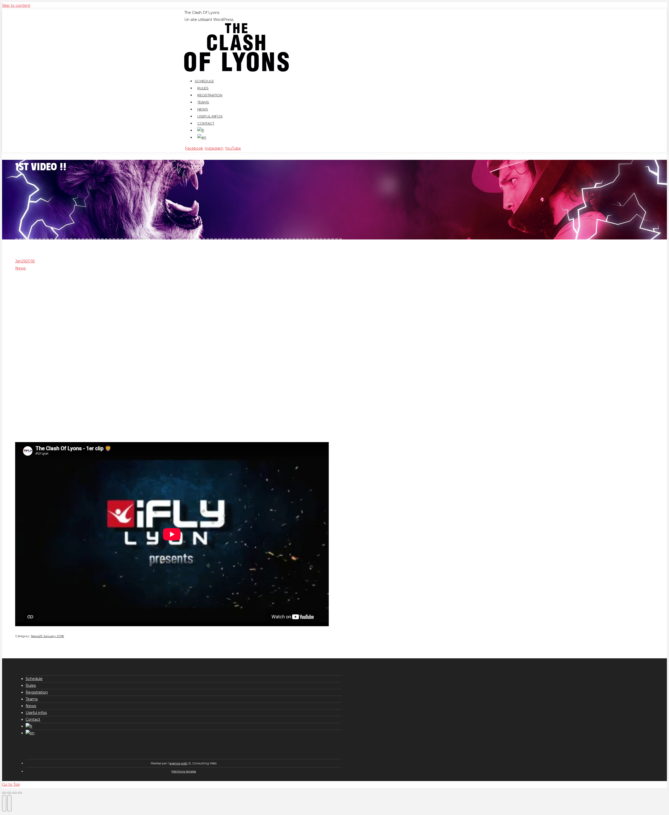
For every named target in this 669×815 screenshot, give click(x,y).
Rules (31, 685)
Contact (33, 719)
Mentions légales (183, 771)
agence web (178, 763)
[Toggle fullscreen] (15, 793)
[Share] (9, 793)
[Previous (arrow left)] (4, 803)
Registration (37, 692)
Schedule (34, 678)
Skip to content (16, 5)
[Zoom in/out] (20, 793)
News (20, 268)
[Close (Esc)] (4, 793)
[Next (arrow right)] (9, 803)
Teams (32, 699)
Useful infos (36, 712)
